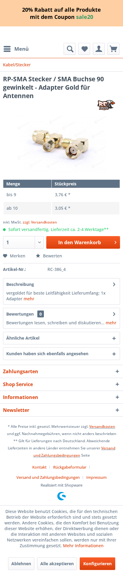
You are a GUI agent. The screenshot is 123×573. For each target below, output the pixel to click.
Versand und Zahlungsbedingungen (48, 477)
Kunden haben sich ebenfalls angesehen (47, 353)
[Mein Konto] (99, 49)
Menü (21, 48)
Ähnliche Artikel (22, 338)
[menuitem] (16, 49)
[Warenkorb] (113, 49)
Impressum (96, 477)
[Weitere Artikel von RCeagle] (106, 105)
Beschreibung (20, 284)
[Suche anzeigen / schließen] (70, 49)
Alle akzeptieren (57, 563)
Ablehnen (21, 563)
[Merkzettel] (84, 49)
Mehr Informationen (83, 545)
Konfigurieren (97, 563)
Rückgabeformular (69, 467)
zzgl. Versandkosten (40, 222)
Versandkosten (102, 426)
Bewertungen (20, 314)
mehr (29, 299)
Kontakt (39, 467)
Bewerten (52, 256)
